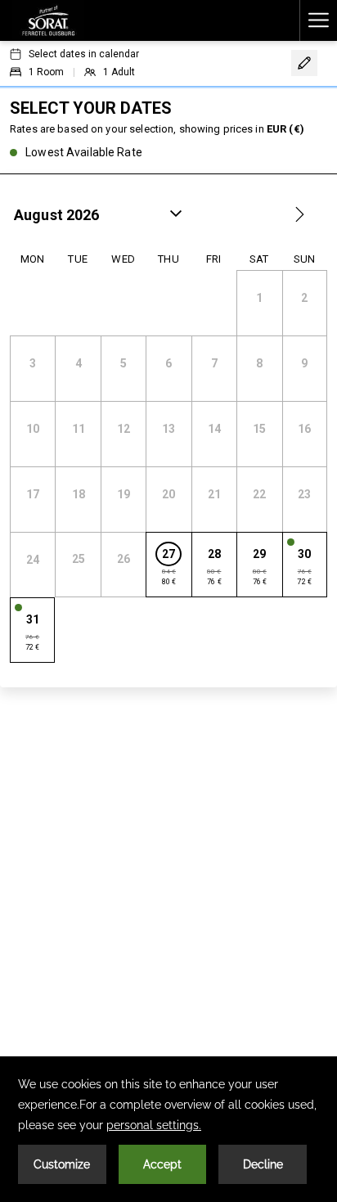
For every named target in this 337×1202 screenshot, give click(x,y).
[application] (168, 1129)
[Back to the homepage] (48, 20)
